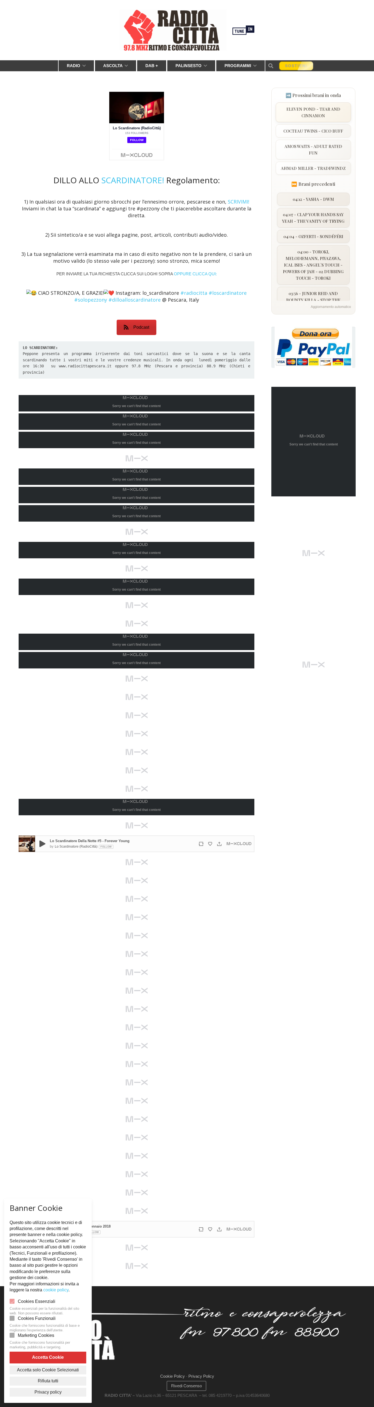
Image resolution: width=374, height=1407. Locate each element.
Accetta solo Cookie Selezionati (48, 1370)
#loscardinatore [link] (228, 293)
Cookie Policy (172, 1376)
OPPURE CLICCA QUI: (195, 273)
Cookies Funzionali (37, 1318)
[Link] (173, 30)
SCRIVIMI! (238, 201)
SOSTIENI (296, 66)
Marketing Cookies (36, 1335)
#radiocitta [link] (193, 293)
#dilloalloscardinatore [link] (134, 299)
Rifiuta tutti (48, 1381)
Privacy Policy (201, 1376)
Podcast (141, 327)
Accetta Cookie (48, 1357)
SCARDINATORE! (133, 180)
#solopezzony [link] (90, 299)
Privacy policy (48, 1392)
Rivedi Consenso (186, 1385)
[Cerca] (270, 66)
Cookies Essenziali (36, 1301)
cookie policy (55, 1290)
